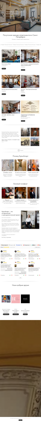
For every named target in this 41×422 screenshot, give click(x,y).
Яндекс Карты (3, 258)
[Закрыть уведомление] (40, 417)
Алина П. (18, 261)
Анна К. (4, 261)
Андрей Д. (32, 250)
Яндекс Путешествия (17, 258)
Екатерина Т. (5, 250)
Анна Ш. (18, 250)
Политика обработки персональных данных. (26, 418)
